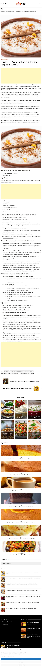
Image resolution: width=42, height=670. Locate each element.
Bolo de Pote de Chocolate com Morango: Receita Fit (21, 506)
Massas (21, 537)
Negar (21, 662)
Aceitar (21, 659)
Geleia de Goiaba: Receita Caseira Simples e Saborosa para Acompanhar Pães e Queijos (23, 597)
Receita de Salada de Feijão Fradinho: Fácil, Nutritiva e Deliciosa (21, 436)
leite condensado (11, 205)
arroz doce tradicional (6, 373)
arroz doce (7, 371)
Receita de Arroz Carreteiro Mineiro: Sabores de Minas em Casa (35, 415)
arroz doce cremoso (29, 371)
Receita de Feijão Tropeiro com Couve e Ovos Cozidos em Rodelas (17, 305)
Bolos (21, 457)
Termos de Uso (5, 619)
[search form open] (40, 3)
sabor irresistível (16, 120)
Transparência (5, 624)
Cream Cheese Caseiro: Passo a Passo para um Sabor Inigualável (21, 416)
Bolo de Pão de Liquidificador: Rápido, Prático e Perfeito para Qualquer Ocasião (22, 572)
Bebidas (21, 489)
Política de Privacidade (21, 667)
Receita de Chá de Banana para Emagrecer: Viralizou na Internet (21, 490)
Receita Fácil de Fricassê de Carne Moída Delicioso (7, 416)
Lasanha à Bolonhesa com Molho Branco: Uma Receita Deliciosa (21, 538)
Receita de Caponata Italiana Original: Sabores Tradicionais (16, 309)
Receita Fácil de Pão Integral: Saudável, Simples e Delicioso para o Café (22, 590)
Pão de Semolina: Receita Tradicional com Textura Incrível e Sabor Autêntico (23, 578)
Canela (4, 212)
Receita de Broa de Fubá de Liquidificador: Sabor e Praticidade (21, 522)
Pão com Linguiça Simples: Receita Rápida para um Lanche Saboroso (21, 608)
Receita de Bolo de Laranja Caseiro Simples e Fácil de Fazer (21, 458)
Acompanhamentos (4, 59)
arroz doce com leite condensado (17, 371)
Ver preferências (21, 665)
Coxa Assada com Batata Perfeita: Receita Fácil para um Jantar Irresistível (22, 602)
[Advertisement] (21, 75)
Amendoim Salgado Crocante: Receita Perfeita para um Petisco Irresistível (7, 435)
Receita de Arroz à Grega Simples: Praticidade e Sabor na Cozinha (35, 435)
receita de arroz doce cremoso (28, 373)
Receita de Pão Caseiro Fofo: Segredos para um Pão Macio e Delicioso (21, 584)
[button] (40, 649)
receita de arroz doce (16, 373)
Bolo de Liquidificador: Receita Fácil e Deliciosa (21, 474)
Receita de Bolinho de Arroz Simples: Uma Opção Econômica (16, 307)
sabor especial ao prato (33, 114)
